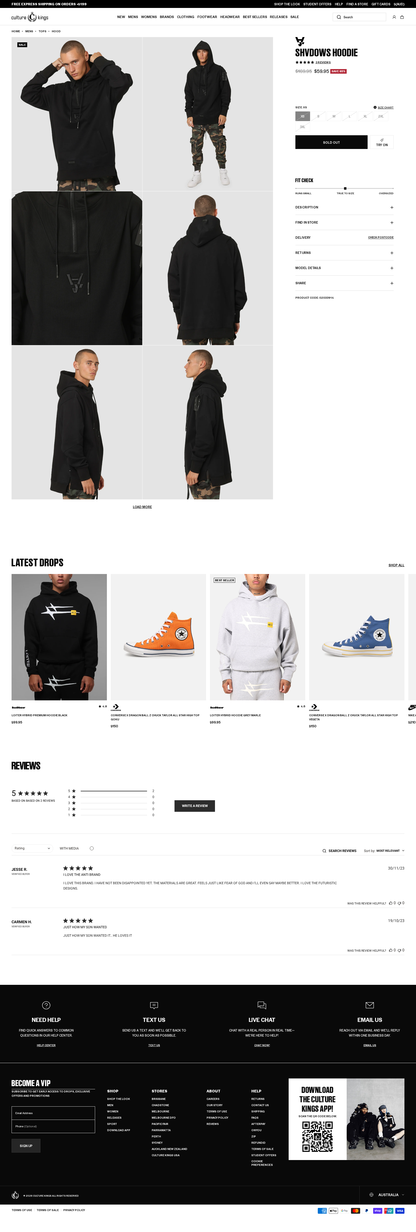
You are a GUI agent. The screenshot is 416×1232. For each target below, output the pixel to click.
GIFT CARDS (380, 4)
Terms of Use (217, 1111)
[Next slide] (404, 636)
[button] (402, 17)
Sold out (331, 142)
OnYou (256, 1130)
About (214, 1091)
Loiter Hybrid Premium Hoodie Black (39, 715)
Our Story (214, 1105)
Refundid (258, 1143)
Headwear (230, 16)
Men (110, 1105)
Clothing (185, 16)
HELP (339, 4)
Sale (294, 16)
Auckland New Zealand (169, 1149)
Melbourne (160, 1111)
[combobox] (359, 17)
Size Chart (386, 107)
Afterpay (258, 1124)
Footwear (207, 16)
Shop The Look (118, 1099)
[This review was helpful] (390, 903)
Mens (133, 16)
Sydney (157, 1143)
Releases (278, 16)
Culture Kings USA (166, 1155)
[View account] (394, 17)
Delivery (344, 237)
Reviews (213, 1124)
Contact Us (260, 1105)
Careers (213, 1099)
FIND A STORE (357, 4)
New (121, 16)
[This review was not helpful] (399, 903)
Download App (118, 1130)
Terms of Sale (262, 1149)
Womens (149, 16)
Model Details (308, 268)
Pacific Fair (160, 1124)
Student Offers (263, 1155)
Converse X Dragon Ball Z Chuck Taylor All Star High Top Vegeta (353, 717)
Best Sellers (255, 16)
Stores (159, 1091)
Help (256, 1091)
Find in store (306, 222)
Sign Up (26, 1145)
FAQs (255, 1118)
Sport (112, 1124)
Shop (112, 1091)
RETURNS (303, 253)
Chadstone (160, 1105)
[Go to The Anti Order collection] (307, 41)
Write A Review (195, 806)
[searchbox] (344, 851)
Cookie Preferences (262, 1163)
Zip (253, 1136)
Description (306, 207)
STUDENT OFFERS (317, 4)
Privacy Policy (217, 1118)
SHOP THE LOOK (287, 4)
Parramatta (161, 1130)
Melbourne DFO (164, 1118)
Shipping (258, 1111)
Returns (258, 1099)
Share (300, 283)
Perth (156, 1136)
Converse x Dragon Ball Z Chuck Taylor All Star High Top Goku (155, 717)
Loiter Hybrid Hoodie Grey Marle (235, 715)
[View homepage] (30, 16)
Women (112, 1111)
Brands (167, 16)
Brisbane (159, 1099)
